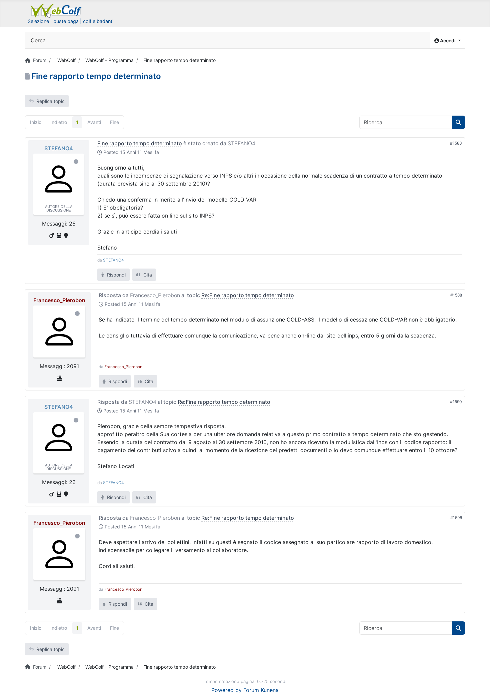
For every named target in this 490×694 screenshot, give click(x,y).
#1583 (456, 143)
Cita (147, 275)
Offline (76, 161)
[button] (447, 40)
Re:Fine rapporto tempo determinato (247, 295)
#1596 (456, 517)
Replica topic (50, 101)
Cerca (38, 40)
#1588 (456, 295)
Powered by (226, 690)
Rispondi (116, 275)
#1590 (456, 401)
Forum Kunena (261, 690)
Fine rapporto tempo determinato (139, 143)
